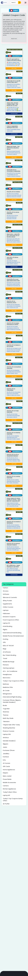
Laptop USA (7, 734)
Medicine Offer (8, 687)
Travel (5, 658)
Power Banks (7, 779)
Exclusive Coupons (9, 617)
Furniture (6, 757)
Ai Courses (6, 763)
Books (5, 705)
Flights (5, 630)
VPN (4, 642)
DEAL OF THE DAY (8, 646)
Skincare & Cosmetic (10, 597)
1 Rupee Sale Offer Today (11, 725)
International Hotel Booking (12, 633)
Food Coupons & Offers (11, 620)
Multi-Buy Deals (8, 718)
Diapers (5, 773)
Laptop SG (6, 623)
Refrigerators (7, 694)
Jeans (5, 747)
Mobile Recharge (8, 662)
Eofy (4, 760)
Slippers (5, 744)
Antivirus (6, 738)
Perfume (6, 665)
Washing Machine (9, 728)
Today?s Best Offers (10, 792)
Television (6, 722)
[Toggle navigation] (25, 3)
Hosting (5, 639)
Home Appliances (9, 770)
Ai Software (7, 652)
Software (6, 594)
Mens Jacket (7, 776)
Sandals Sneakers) (9, 741)
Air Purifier (6, 804)
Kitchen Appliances (9, 789)
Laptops (5, 610)
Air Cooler (6, 691)
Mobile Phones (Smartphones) (13, 636)
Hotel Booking (7, 626)
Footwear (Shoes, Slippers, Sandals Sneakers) (12, 701)
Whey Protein (7, 601)
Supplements (7, 604)
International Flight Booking (12, 697)
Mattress (6, 684)
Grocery (5, 591)
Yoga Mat (6, 709)
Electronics (6, 678)
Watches (6, 712)
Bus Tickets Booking (9, 655)
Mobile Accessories (9, 782)
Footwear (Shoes (9, 750)
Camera (6, 786)
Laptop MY (6, 795)
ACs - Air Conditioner (10, 671)
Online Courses (8, 607)
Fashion (5, 588)
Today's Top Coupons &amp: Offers (13, 800)
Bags (4, 649)
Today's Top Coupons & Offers (13, 681)
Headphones (7, 674)
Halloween (6, 613)
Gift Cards (6, 766)
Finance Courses (8, 731)
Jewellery (6, 754)
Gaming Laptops (8, 668)
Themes (5, 715)
